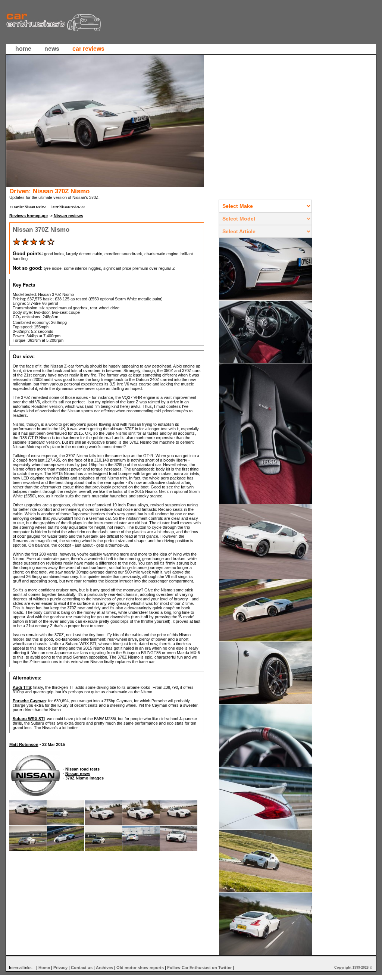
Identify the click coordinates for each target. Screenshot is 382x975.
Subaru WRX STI (29, 718)
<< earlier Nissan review (27, 207)
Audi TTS (22, 687)
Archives (104, 967)
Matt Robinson (23, 744)
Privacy (60, 967)
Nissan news (77, 773)
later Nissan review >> (68, 207)
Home (44, 967)
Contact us (82, 967)
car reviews (88, 49)
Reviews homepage (28, 215)
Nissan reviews (68, 215)
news (51, 49)
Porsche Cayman (29, 701)
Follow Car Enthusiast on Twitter (199, 967)
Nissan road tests (82, 769)
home (23, 49)
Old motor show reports (140, 967)
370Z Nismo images (84, 778)
